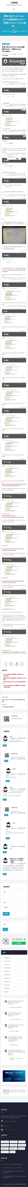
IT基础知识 (7, 957)
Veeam (6, 964)
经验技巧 (7, 978)
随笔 (6, 991)
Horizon (21, 54)
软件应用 (7, 988)
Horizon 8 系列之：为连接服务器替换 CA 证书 (12, 1164)
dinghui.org (10, 1001)
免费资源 (7, 974)
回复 (5, 745)
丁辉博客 (14, 2)
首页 (14, 29)
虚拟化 (15, 54)
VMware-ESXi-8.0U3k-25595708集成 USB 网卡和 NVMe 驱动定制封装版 (15, 1038)
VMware (6, 968)
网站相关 (7, 981)
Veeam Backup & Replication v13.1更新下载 (12, 1167)
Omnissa (11, 54)
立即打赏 (23, 652)
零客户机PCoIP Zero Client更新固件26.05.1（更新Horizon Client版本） (14, 32)
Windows (7, 971)
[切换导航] (14, 9)
